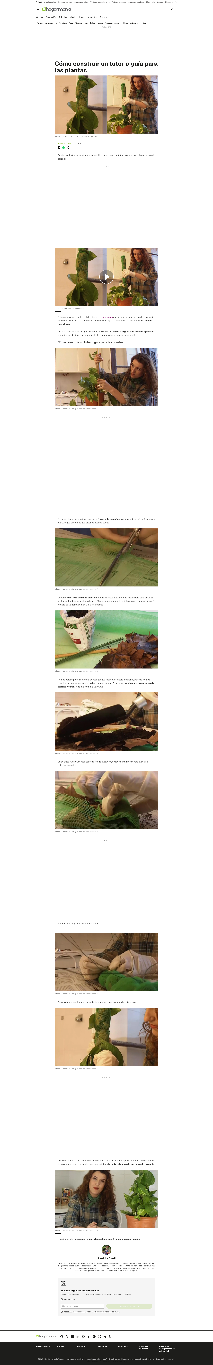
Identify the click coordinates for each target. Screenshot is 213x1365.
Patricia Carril (64, 143)
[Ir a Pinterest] (94, 1336)
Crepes (160, 2)
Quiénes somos (43, 1346)
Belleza (103, 17)
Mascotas (92, 17)
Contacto (81, 1346)
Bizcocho (169, 2)
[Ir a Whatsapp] (99, 1336)
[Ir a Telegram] (105, 1336)
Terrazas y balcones (113, 23)
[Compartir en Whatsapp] (63, 147)
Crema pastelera (81, 2)
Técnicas (63, 23)
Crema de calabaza (136, 2)
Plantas (39, 23)
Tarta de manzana (118, 2)
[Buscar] (172, 9)
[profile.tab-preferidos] (59, 147)
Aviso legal (123, 1346)
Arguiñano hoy (50, 2)
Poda (71, 23)
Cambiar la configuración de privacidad (167, 1348)
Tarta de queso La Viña (99, 2)
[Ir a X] (67, 1336)
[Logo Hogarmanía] (46, 1336)
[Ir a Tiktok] (88, 1336)
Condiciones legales (81, 1312)
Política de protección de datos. (107, 1312)
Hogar (82, 17)
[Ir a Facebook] (61, 1336)
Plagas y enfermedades (85, 23)
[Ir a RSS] (110, 1336)
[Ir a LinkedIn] (77, 1336)
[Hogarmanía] (59, 9)
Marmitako (150, 2)
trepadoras (107, 317)
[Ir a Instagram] (72, 1336)
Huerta (100, 23)
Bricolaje (63, 17)
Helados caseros (65, 2)
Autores (60, 1346)
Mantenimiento (51, 23)
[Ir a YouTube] (83, 1336)
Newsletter (103, 1346)
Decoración (51, 17)
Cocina (39, 17)
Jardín (73, 17)
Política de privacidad (143, 1347)
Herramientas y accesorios (134, 23)
